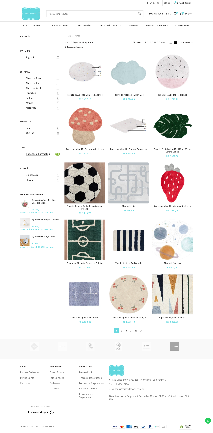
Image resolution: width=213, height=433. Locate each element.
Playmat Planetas (172, 263)
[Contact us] (208, 421)
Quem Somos (57, 372)
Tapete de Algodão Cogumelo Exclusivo (85, 149)
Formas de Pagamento (91, 383)
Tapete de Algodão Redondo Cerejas (128, 317)
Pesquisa (139, 13)
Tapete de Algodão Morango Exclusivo (172, 206)
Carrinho (25, 383)
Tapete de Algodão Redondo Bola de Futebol (84, 207)
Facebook (147, 3)
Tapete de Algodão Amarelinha (85, 317)
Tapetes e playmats (75, 47)
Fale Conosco (57, 377)
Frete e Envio (86, 372)
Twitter (151, 3)
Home (67, 42)
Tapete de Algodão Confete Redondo (85, 95)
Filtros (185, 42)
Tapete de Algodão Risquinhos (172, 95)
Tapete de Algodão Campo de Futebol (85, 263)
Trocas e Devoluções (90, 377)
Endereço (55, 383)
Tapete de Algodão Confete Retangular (128, 149)
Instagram (154, 3)
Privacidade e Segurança (86, 395)
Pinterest (158, 3)
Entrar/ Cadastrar (29, 372)
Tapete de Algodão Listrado (128, 263)
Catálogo (55, 388)
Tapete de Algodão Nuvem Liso (129, 95)
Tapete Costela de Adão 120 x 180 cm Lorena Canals (172, 150)
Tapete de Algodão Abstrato (172, 317)
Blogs (167, 3)
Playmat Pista (128, 206)
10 (136, 330)
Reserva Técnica (88, 388)
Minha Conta (27, 377)
